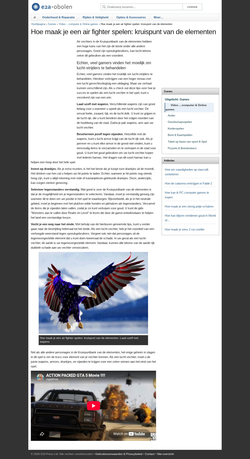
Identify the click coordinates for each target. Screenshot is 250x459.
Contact (149, 453)
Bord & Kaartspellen (180, 135)
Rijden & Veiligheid (95, 17)
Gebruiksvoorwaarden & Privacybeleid (118, 453)
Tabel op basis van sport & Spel (187, 141)
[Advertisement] (53, 98)
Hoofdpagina (38, 24)
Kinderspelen (176, 128)
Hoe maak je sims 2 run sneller (184, 229)
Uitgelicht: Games (177, 99)
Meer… (158, 17)
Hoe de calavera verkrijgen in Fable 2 (188, 183)
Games (52, 24)
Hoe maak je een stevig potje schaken (189, 206)
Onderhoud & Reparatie (58, 17)
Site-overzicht (165, 453)
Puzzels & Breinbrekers (182, 148)
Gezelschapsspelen (180, 122)
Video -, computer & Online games (78, 24)
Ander (171, 115)
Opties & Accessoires (131, 17)
